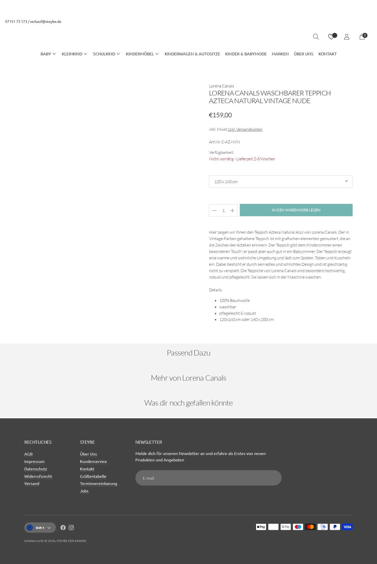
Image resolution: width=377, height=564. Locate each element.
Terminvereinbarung (98, 483)
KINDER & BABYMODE (246, 53)
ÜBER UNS (303, 53)
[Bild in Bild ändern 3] (106, 266)
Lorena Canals (221, 85)
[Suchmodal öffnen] (316, 36)
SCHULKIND (104, 53)
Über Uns (88, 453)
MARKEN (280, 53)
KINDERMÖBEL (140, 53)
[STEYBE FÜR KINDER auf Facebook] (63, 528)
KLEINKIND (72, 53)
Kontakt (87, 468)
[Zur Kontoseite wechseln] (347, 36)
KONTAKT (328, 53)
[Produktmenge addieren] (214, 210)
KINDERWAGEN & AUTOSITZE (192, 53)
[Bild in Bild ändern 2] (72, 266)
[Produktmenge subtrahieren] (232, 210)
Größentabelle (93, 476)
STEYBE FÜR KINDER (71, 541)
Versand (31, 483)
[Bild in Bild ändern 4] (140, 266)
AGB (28, 453)
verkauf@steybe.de (45, 21)
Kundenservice (93, 461)
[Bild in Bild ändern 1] (38, 266)
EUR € (40, 528)
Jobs (84, 490)
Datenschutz (35, 468)
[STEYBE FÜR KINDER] (188, 36)
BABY (46, 53)
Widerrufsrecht (38, 476)
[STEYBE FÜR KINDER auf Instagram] (71, 528)
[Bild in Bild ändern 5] (174, 266)
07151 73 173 (16, 21)
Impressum (34, 461)
